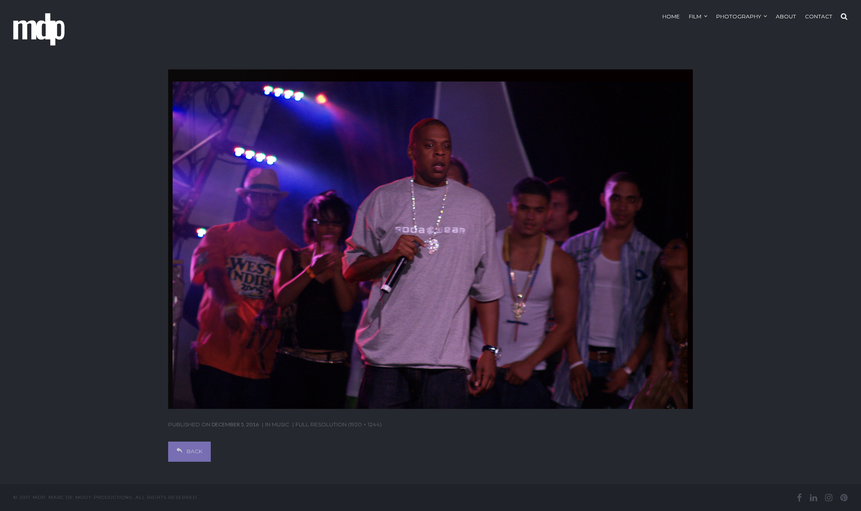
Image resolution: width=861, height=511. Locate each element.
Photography (738, 16)
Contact (818, 16)
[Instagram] (828, 497)
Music (280, 424)
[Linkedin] (813, 497)
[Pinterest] (844, 497)
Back (194, 451)
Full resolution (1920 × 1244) (339, 424)
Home (671, 16)
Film (695, 16)
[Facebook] (799, 497)
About (786, 16)
